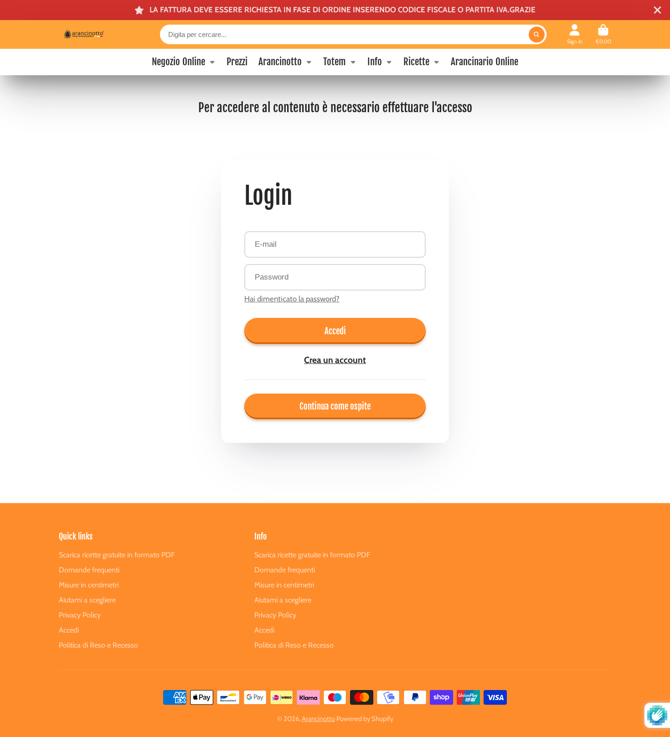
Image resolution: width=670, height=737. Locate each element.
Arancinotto (280, 61)
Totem (334, 61)
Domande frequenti (89, 569)
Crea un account (335, 359)
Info (374, 61)
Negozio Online (178, 61)
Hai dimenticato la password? (292, 298)
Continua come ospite (335, 406)
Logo (93, 34)
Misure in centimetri (89, 584)
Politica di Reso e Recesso (98, 644)
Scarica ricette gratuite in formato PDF (117, 554)
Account (574, 34)
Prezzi (237, 61)
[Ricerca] (537, 34)
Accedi (335, 331)
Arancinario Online (484, 61)
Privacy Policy (80, 614)
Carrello (603, 34)
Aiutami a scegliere (87, 599)
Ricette (416, 61)
